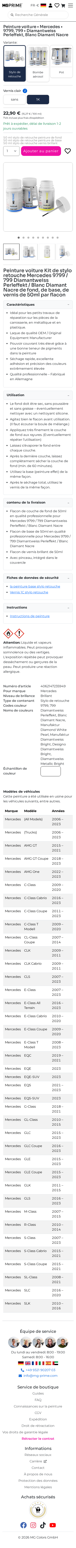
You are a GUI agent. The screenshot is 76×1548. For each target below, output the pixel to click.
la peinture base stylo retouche (35, 586)
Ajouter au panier (41, 151)
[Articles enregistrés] (56, 5)
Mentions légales (38, 1487)
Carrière (36, 1461)
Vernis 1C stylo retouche (29, 592)
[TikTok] (43, 1525)
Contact (38, 1468)
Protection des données (38, 1481)
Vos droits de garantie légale (25, 1432)
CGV (38, 1413)
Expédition (38, 1419)
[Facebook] (23, 1525)
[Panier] (63, 5)
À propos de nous (38, 1474)
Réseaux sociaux (38, 1455)
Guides (38, 1393)
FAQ (38, 1400)
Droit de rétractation (38, 1426)
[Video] (57, 237)
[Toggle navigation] (70, 5)
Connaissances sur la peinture (38, 1406)
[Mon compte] (50, 5)
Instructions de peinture (30, 616)
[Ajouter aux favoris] (68, 151)
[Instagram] (33, 1525)
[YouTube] (52, 1525)
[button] (38, 197)
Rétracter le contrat (38, 1439)
